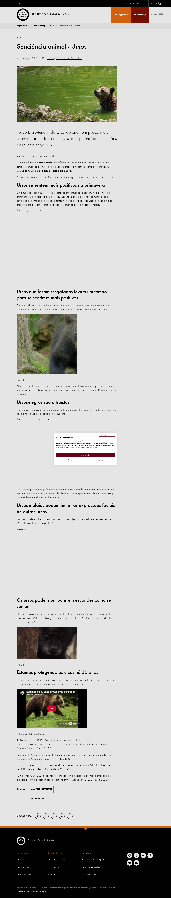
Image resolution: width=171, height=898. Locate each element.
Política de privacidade (107, 436)
